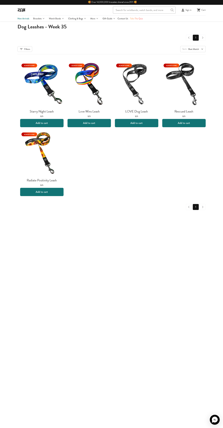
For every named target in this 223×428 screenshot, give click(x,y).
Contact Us (123, 18)
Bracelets (37, 18)
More (92, 18)
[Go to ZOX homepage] (21, 10)
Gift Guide (107, 18)
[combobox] (144, 10)
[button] (215, 420)
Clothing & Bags (75, 18)
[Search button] (172, 10)
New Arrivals (23, 18)
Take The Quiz (136, 18)
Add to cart (42, 123)
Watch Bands (55, 18)
